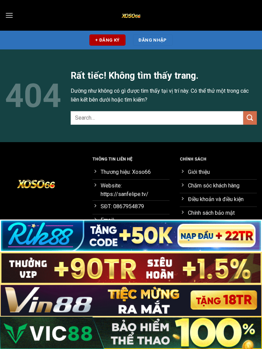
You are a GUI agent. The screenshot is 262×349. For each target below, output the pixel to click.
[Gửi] (250, 117)
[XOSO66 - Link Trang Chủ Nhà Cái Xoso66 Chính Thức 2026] (131, 15)
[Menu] (9, 15)
